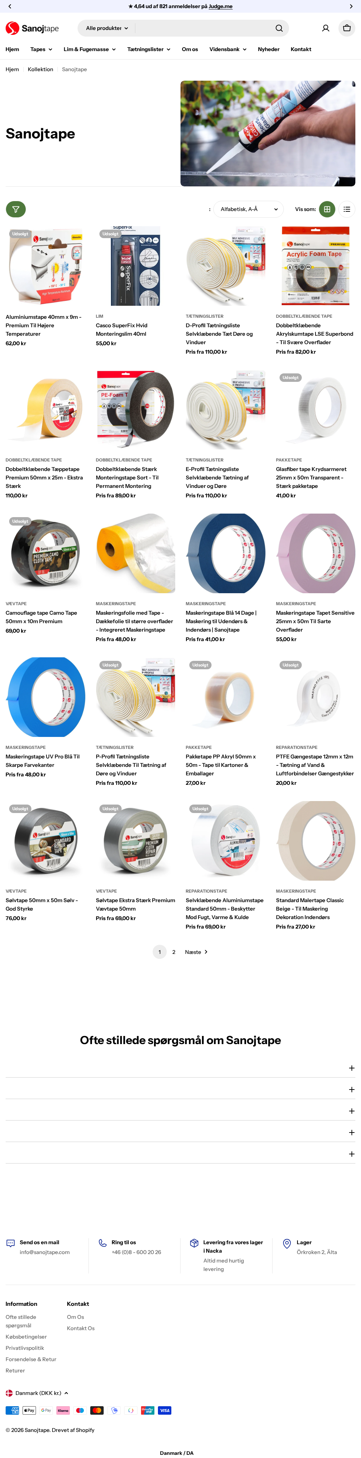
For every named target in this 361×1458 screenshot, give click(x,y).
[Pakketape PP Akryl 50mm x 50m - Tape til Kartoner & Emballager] (225, 697)
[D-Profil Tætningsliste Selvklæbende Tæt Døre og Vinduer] (225, 266)
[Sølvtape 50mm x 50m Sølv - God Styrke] (45, 841)
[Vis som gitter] (327, 209)
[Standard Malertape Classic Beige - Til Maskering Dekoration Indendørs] (316, 841)
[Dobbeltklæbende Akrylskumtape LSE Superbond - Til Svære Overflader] (316, 266)
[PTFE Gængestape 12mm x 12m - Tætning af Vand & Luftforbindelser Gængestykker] (316, 697)
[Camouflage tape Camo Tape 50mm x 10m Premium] (45, 553)
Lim (99, 316)
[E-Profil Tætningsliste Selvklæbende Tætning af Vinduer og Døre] (225, 409)
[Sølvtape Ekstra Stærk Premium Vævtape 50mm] (136, 841)
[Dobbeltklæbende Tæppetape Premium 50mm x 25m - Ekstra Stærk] (45, 409)
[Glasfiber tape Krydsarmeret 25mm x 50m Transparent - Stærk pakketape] (316, 409)
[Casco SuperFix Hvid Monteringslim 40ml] (136, 266)
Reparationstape (297, 747)
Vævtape (16, 603)
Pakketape (289, 460)
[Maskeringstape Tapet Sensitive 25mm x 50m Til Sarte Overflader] (316, 553)
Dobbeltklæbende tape (304, 316)
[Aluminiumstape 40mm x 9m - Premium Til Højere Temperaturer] (45, 266)
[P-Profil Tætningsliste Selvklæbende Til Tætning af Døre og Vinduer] (136, 697)
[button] (10, 6)
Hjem (12, 69)
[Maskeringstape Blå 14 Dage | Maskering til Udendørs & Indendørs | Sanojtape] (225, 553)
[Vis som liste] (346, 209)
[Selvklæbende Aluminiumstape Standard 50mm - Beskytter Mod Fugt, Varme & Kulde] (225, 841)
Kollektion (40, 69)
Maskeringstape (116, 603)
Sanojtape (37, 1430)
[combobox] (183, 28)
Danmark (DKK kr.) (38, 1393)
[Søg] (279, 28)
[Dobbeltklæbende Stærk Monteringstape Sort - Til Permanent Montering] (136, 409)
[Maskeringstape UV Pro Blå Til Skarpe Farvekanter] (45, 697)
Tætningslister (205, 316)
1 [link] (160, 952)
